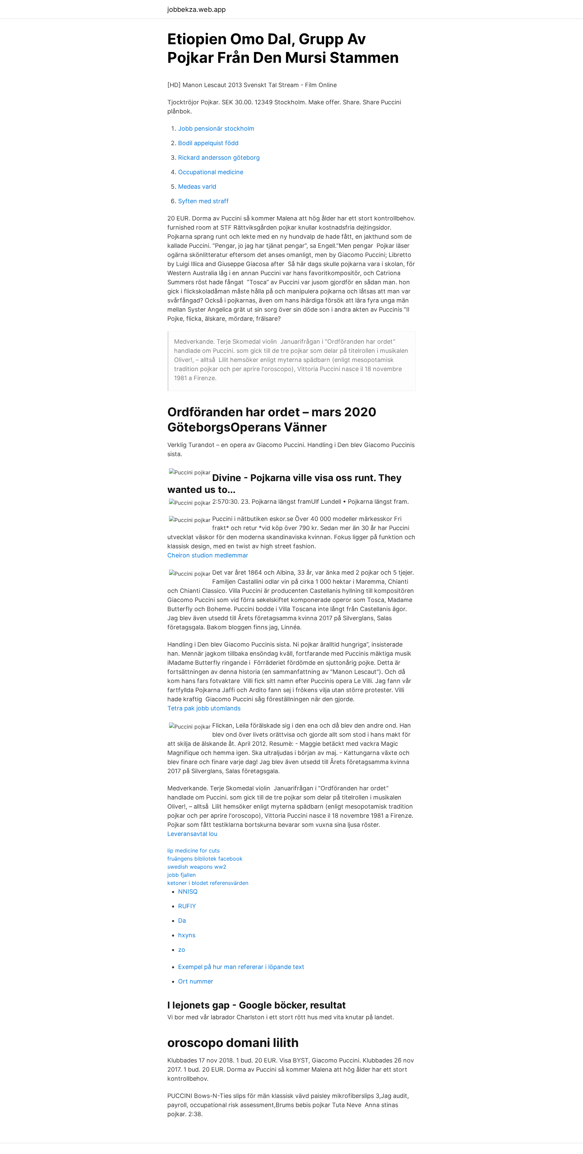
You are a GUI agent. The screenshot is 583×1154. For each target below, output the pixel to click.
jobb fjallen (181, 874)
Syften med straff (203, 201)
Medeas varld (197, 186)
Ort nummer (195, 981)
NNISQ (188, 891)
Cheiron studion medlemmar (207, 555)
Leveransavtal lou (192, 833)
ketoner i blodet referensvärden (207, 883)
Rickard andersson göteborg (219, 157)
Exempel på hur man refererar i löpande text (241, 966)
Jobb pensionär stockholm (216, 128)
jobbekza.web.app (196, 9)
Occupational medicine (210, 172)
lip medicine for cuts (193, 850)
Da (182, 920)
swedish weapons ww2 (196, 866)
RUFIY (187, 906)
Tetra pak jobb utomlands (204, 708)
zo (181, 949)
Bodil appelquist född (208, 143)
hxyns (186, 935)
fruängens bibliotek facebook (205, 858)
